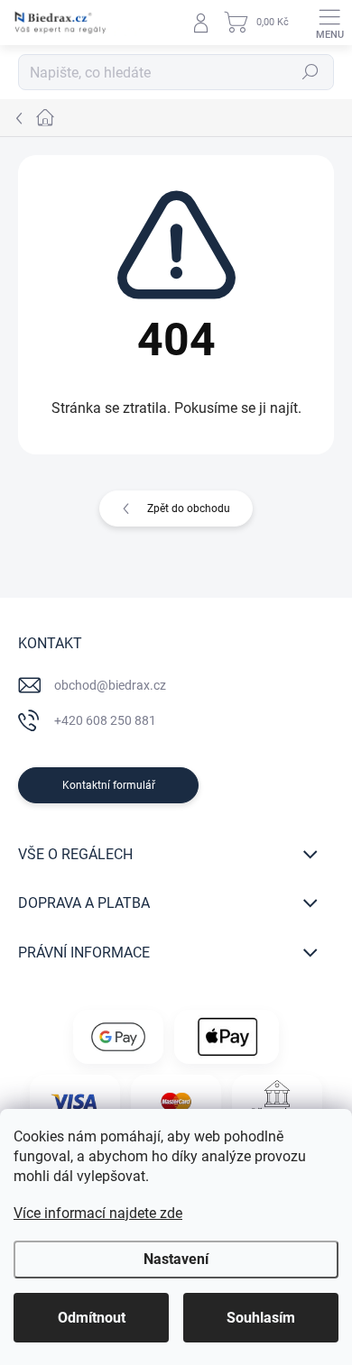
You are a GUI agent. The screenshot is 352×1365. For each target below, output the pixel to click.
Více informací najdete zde (98, 1213)
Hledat (310, 72)
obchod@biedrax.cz (110, 685)
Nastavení (176, 1259)
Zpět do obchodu (188, 508)
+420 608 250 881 (105, 720)
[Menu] (329, 22)
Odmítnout (91, 1317)
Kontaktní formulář (108, 785)
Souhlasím (261, 1317)
